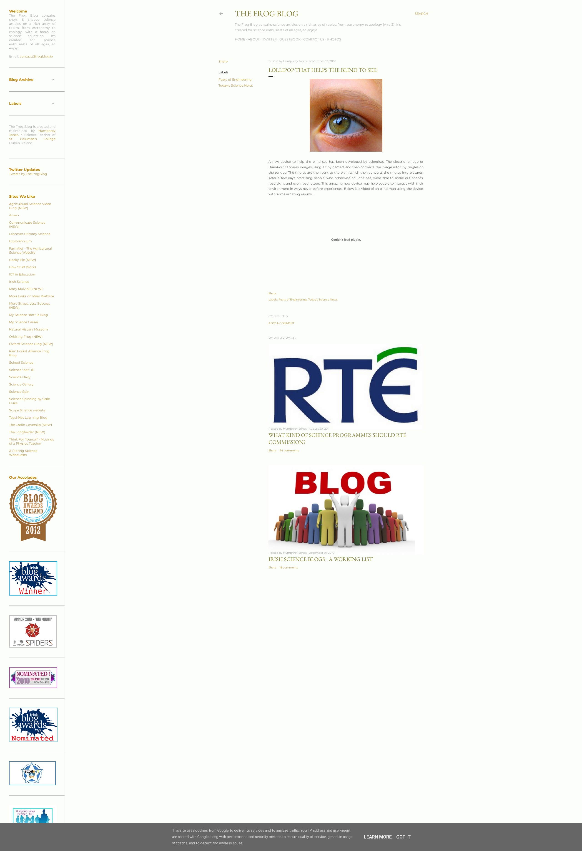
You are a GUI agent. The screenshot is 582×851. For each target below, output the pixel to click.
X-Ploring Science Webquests (23, 453)
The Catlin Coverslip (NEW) (30, 425)
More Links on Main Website (31, 296)
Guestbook (290, 39)
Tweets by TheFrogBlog (28, 174)
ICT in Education (22, 274)
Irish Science (19, 282)
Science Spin (19, 392)
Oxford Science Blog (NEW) (31, 344)
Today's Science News (235, 85)
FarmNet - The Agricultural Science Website (30, 250)
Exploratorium (20, 241)
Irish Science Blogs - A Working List (320, 559)
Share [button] (223, 61)
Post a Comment (281, 323)
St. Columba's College (32, 139)
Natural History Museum (28, 329)
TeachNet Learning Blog (28, 417)
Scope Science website (27, 410)
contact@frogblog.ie (36, 56)
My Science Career (23, 322)
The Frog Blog (266, 13)
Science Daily (19, 377)
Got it (403, 837)
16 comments (289, 567)
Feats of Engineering (235, 80)
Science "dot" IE (21, 370)
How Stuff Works (22, 267)
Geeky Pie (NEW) (22, 260)
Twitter (269, 39)
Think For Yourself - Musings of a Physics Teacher (31, 441)
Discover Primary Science (29, 234)
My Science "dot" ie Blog (28, 315)
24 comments (289, 450)
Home (240, 39)
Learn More (378, 837)
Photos (334, 39)
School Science (21, 362)
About (254, 39)
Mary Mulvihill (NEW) (26, 289)
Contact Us (313, 39)
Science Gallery (21, 384)
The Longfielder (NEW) (27, 432)
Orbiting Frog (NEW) (26, 337)
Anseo (14, 215)
